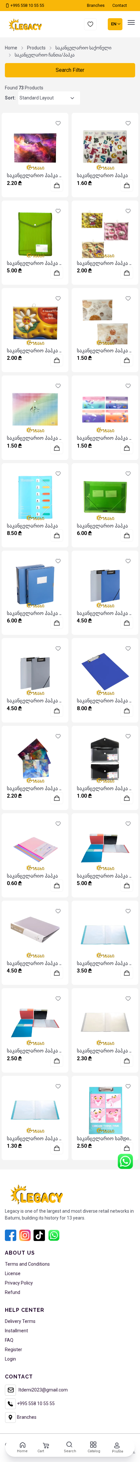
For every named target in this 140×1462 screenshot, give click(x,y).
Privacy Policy (19, 1283)
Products (36, 47)
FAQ (9, 1340)
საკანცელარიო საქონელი (83, 47)
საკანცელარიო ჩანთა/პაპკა (45, 55)
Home (11, 47)
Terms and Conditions (27, 1264)
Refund (12, 1292)
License (13, 1273)
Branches (26, 1417)
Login (10, 1359)
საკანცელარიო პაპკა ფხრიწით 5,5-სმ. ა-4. (57, 613)
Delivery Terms (20, 1321)
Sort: (10, 97)
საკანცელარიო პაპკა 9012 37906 (46, 701)
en (114, 23)
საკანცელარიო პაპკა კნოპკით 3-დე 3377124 (59, 788)
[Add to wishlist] (58, 123)
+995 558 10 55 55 (26, 5)
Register (13, 1349)
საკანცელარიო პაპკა (102, 175)
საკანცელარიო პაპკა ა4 (106, 701)
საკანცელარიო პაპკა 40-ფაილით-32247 (55, 1051)
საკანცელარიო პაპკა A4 (36, 175)
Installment (16, 1330)
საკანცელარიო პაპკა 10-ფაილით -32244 (55, 1139)
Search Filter (70, 70)
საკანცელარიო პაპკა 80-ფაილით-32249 (55, 963)
